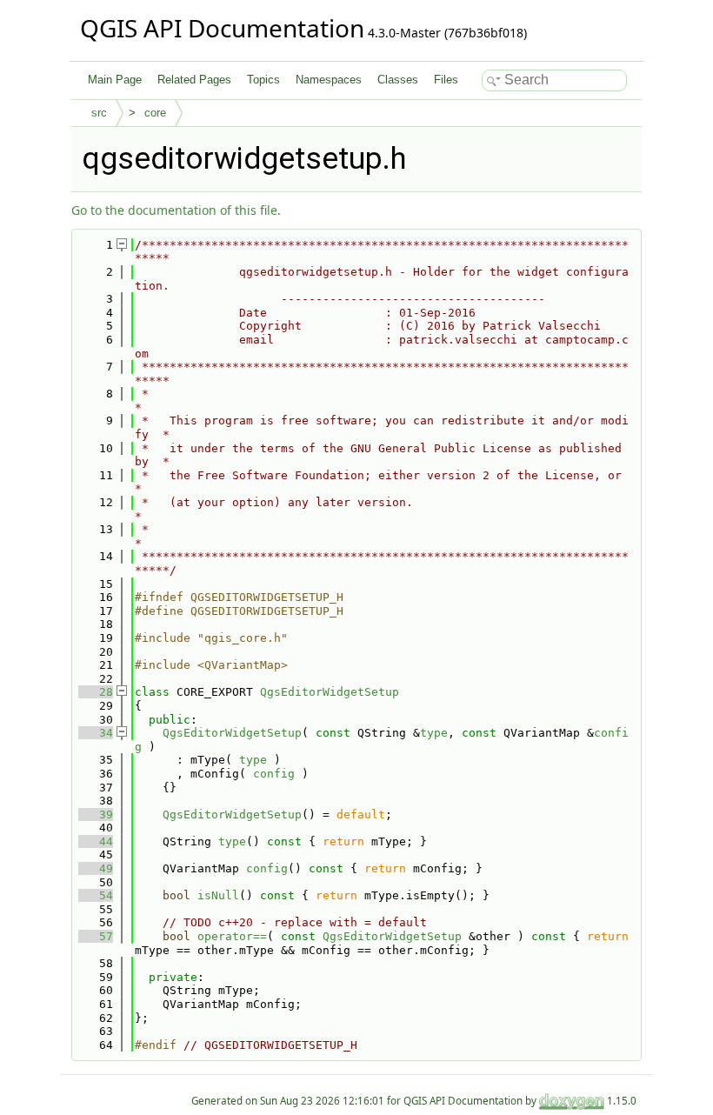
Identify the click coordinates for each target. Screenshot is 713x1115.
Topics (263, 79)
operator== (232, 936)
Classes (397, 79)
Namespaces (329, 79)
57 (95, 936)
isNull (218, 895)
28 (95, 691)
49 (95, 868)
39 (95, 814)
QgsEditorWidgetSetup (329, 691)
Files (446, 79)
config (274, 773)
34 (95, 732)
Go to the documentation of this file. (176, 210)
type (434, 732)
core (155, 112)
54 (95, 895)
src (99, 112)
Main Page (115, 79)
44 (95, 841)
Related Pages (194, 79)
